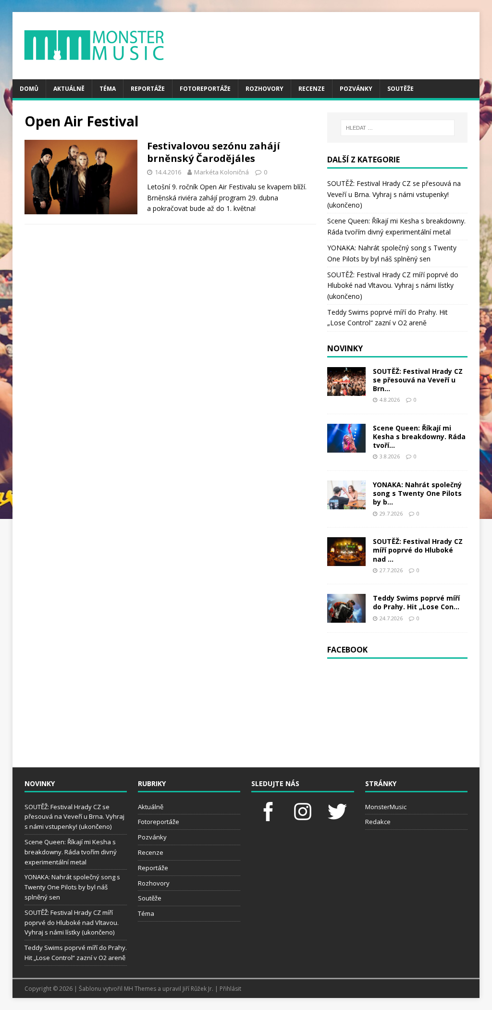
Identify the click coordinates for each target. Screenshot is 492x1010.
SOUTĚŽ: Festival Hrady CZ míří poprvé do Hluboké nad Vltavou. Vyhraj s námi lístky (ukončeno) (392, 285)
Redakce (378, 821)
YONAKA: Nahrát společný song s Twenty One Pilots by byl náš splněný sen (72, 887)
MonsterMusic (385, 806)
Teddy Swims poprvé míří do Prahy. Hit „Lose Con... (416, 602)
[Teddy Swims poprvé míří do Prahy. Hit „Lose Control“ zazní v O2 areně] (346, 617)
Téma (107, 89)
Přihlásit (230, 989)
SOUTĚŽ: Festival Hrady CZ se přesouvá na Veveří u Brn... (418, 380)
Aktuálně (69, 89)
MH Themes (140, 989)
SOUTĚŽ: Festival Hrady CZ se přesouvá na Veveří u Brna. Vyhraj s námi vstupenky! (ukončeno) (394, 194)
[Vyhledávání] (397, 128)
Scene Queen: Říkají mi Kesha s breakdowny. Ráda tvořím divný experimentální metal (71, 852)
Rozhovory (264, 89)
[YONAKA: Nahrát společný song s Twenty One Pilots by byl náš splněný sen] (346, 503)
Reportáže (148, 89)
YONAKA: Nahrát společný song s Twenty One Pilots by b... (417, 493)
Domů (29, 89)
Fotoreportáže (205, 89)
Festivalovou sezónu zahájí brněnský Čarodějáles (213, 152)
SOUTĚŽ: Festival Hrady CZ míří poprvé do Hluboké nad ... (418, 550)
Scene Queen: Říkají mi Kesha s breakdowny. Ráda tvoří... (419, 436)
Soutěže (400, 89)
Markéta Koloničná (221, 172)
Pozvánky (356, 89)
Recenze (311, 89)
